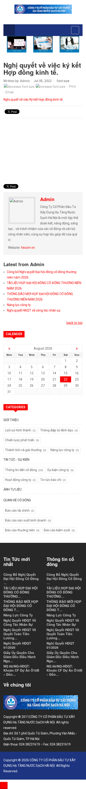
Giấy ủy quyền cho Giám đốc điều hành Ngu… (19, 656)
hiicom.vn (28, 247)
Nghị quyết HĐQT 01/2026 (17, 645)
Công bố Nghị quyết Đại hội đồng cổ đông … (21, 578)
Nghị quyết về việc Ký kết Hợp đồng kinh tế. (33, 99)
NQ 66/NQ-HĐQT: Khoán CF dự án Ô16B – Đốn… (21, 670)
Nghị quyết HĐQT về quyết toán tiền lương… (19, 633)
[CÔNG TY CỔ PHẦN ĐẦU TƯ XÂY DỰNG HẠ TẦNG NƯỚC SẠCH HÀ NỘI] (43, 9)
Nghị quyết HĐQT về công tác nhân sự (34, 310)
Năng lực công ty (19, 305)
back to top (75, 323)
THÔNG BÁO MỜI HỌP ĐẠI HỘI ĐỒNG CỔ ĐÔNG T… (20, 605)
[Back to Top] (4, 785)
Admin (25, 81)
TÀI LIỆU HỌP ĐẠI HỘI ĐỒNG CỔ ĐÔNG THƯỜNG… (20, 592)
